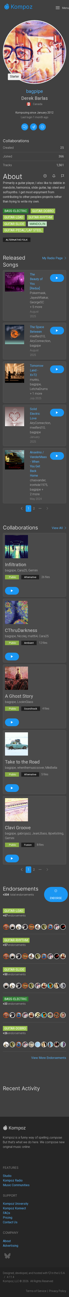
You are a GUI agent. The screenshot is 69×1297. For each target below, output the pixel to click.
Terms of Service (36, 1291)
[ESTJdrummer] (37, 1015)
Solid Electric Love (35, 413)
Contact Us (10, 1222)
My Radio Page (53, 258)
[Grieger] (63, 956)
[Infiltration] (16, 546)
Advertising (10, 1245)
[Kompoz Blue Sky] (7, 1257)
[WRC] (31, 927)
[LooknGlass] (50, 1015)
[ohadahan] (25, 927)
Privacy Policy (57, 1291)
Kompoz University (15, 1204)
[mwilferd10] (50, 927)
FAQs (6, 1213)
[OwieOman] (37, 927)
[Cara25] (12, 927)
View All (58, 528)
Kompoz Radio (13, 1180)
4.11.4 (10, 1277)
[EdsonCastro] (56, 1044)
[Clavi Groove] (16, 809)
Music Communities (16, 1185)
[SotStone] (44, 927)
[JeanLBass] (50, 1044)
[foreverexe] (63, 985)
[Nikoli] (56, 1015)
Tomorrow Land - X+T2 (36, 370)
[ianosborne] (31, 1044)
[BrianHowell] (18, 927)
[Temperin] (63, 927)
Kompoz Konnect (14, 1208)
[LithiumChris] (37, 1044)
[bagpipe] (34, 52)
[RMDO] (63, 1044)
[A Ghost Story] (16, 678)
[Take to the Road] (16, 744)
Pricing (7, 1217)
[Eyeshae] (50, 985)
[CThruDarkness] (16, 612)
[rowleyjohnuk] (6, 927)
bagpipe (34, 91)
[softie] (56, 927)
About (7, 1241)
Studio (7, 1176)
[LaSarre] (56, 985)
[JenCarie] (63, 1015)
